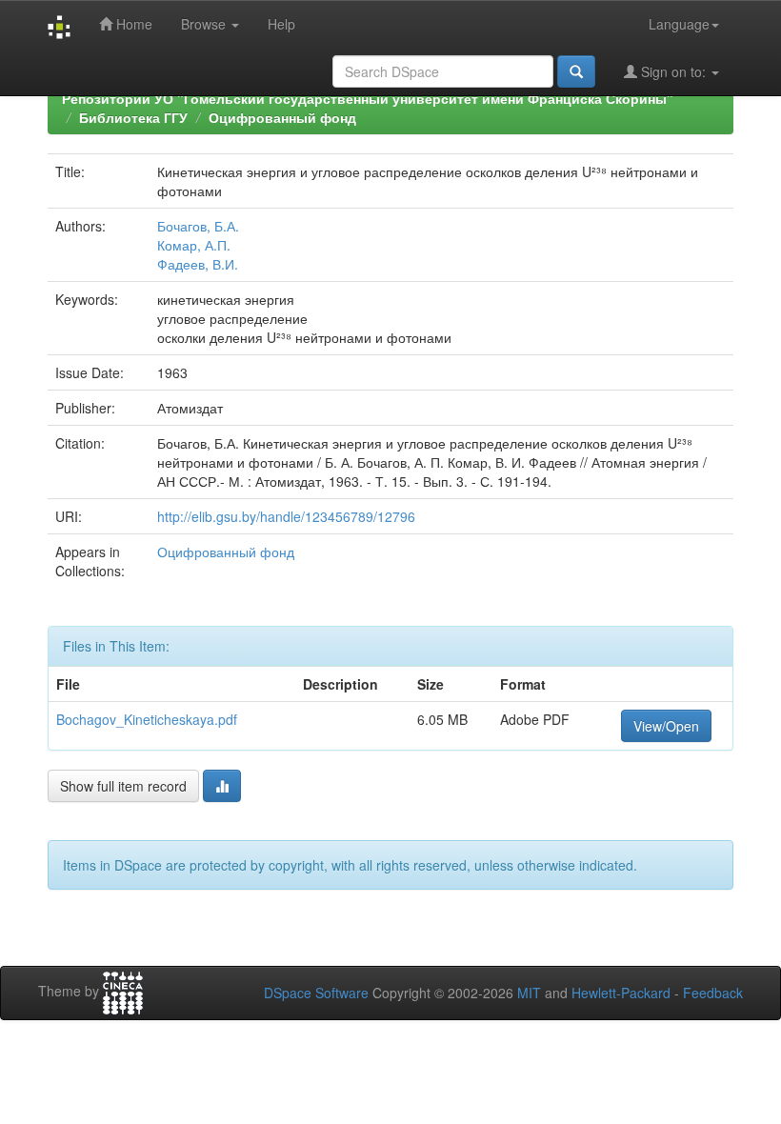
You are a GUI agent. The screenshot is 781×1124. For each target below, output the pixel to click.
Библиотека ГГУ (133, 117)
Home (132, 23)
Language (679, 23)
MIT (529, 992)
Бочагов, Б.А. (198, 225)
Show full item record (123, 785)
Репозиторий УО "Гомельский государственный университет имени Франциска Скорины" (367, 98)
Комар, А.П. (193, 244)
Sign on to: (673, 71)
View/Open (666, 725)
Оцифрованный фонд (282, 117)
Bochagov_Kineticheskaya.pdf (146, 719)
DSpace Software (316, 992)
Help (281, 23)
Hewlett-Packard (621, 992)
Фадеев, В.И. (197, 263)
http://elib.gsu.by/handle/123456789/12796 (286, 516)
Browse (205, 23)
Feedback (713, 992)
